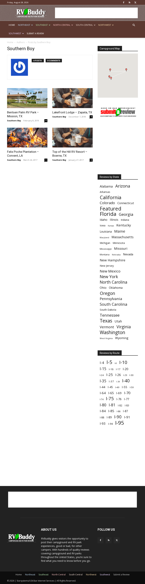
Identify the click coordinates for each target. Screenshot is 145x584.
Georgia (126, 214)
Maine (119, 231)
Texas (106, 320)
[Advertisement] (96, 13)
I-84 (103, 411)
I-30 (131, 375)
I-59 (132, 387)
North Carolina (113, 282)
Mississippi (106, 248)
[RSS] (129, 2)
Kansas (111, 225)
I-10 (123, 362)
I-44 (102, 387)
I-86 (118, 411)
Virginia (124, 327)
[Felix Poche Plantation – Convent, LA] (27, 138)
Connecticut (125, 203)
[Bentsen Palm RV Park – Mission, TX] (27, 98)
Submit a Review (35, 33)
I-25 (109, 375)
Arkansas (105, 192)
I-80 (103, 405)
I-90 (118, 417)
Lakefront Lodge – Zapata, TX (72, 112)
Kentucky (123, 225)
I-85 (111, 411)
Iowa (102, 225)
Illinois (114, 220)
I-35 (103, 381)
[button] (133, 25)
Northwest (104, 24)
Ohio (103, 287)
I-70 (127, 393)
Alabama (106, 186)
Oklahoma (116, 288)
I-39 (118, 381)
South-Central (84, 24)
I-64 (103, 393)
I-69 (119, 393)
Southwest (15, 33)
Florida (108, 214)
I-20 (125, 369)
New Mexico (110, 271)
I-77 (126, 399)
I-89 (109, 417)
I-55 (124, 387)
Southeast (42, 24)
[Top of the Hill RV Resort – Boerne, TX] (72, 138)
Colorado (107, 203)
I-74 (101, 399)
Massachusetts (123, 237)
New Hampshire (112, 260)
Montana (104, 254)
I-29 (125, 375)
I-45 (110, 387)
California (110, 197)
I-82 (120, 405)
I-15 (103, 369)
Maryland (104, 237)
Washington (112, 332)
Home (12, 24)
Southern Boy (14, 120)
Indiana (125, 219)
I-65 (111, 393)
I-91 (127, 417)
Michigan (105, 243)
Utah (118, 321)
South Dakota (108, 309)
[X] (135, 2)
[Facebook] (123, 2)
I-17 (118, 369)
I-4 (102, 362)
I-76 (118, 399)
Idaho (103, 220)
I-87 (125, 411)
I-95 (119, 423)
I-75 (110, 398)
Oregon (107, 293)
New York (109, 276)
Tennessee (110, 315)
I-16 (111, 369)
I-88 (102, 417)
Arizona (122, 186)
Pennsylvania (111, 299)
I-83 (127, 405)
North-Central (61, 24)
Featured (110, 208)
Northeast (24, 24)
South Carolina (113, 304)
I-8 (116, 363)
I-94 (110, 423)
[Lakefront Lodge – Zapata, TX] (72, 98)
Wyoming (121, 338)
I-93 (103, 423)
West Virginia (106, 338)
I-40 (126, 381)
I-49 (117, 387)
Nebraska (116, 254)
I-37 (111, 381)
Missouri (120, 248)
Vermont (107, 327)
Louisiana (106, 231)
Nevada (128, 254)
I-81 (112, 405)
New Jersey (107, 265)
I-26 (118, 375)
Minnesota (119, 243)
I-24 (102, 375)
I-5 (109, 362)
